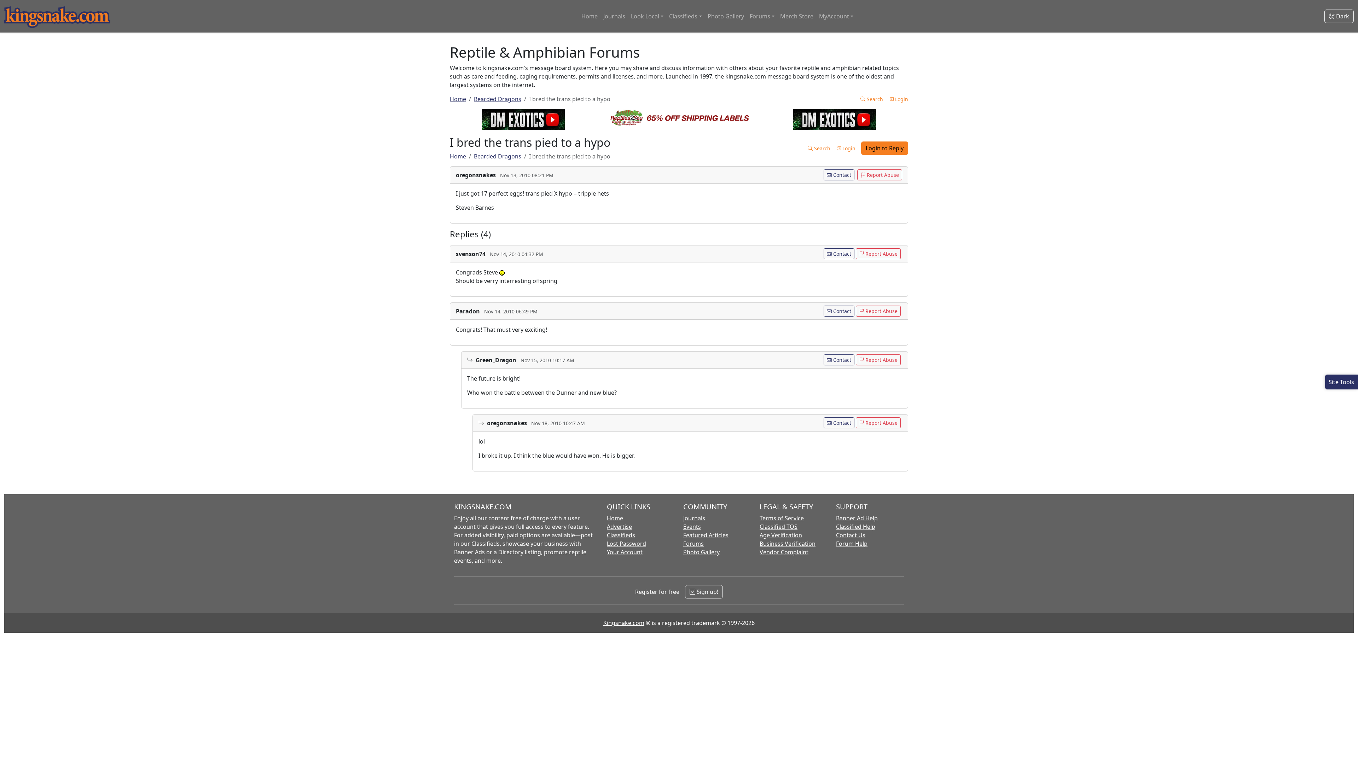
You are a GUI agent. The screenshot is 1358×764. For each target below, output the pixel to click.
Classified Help (855, 527)
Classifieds (621, 535)
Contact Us (850, 535)
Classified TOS (778, 527)
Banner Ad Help (857, 518)
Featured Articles (706, 535)
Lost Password (626, 544)
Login (901, 99)
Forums (693, 544)
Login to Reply (885, 148)
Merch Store (796, 16)
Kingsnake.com (623, 623)
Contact (841, 175)
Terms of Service (782, 518)
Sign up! (706, 592)
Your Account (625, 552)
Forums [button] (760, 16)
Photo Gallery (726, 16)
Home (589, 16)
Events (692, 527)
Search (874, 99)
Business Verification (788, 544)
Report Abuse (882, 175)
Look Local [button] (645, 16)
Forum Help (851, 544)
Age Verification (781, 535)
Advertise (619, 527)
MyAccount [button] (834, 16)
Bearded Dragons (497, 99)
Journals (614, 16)
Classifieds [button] (683, 16)
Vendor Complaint (784, 552)
